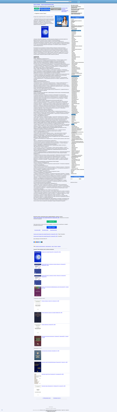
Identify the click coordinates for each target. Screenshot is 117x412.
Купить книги (51, 227)
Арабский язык (74, 92)
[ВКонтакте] (34, 242)
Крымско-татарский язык (76, 90)
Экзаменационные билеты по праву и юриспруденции (76, 13)
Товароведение (74, 123)
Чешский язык (74, 100)
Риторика (73, 50)
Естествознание (74, 66)
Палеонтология (74, 64)
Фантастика (74, 158)
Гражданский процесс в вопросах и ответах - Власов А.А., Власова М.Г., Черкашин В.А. (54, 276)
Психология (74, 54)
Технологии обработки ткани (76, 138)
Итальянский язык (75, 81)
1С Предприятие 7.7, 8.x (76, 159)
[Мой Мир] (36, 242)
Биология (73, 38)
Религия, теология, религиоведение (78, 62)
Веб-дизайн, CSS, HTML (76, 160)
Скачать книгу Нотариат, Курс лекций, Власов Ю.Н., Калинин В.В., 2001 (46, 234)
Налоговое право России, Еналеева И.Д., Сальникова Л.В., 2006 (53, 374)
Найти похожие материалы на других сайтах (56, 9)
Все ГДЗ (72, 22)
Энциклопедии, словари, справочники (77, 169)
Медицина (73, 154)
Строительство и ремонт (76, 137)
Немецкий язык (74, 80)
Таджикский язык (74, 113)
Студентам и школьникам (76, 68)
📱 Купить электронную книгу (45, 10)
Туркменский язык (75, 111)
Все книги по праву (74, 5)
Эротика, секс (74, 163)
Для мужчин (74, 161)
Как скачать (63, 9)
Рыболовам (74, 162)
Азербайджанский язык (76, 91)
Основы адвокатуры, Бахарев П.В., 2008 (48, 324)
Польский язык (74, 98)
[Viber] (38, 242)
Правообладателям (53, 230)
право (53, 246)
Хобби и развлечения (75, 127)
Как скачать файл (37, 230)
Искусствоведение (75, 41)
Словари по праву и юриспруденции (74, 11)
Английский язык (74, 77)
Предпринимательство (75, 122)
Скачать (36, 8)
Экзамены (73, 24)
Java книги (73, 146)
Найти (72, 172)
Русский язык (74, 32)
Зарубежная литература (76, 67)
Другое (72, 171)
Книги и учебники (74, 28)
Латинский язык (74, 82)
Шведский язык (74, 101)
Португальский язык (75, 99)
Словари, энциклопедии (76, 164)
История (73, 52)
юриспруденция (48, 246)
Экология (73, 61)
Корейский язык (74, 89)
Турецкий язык (74, 93)
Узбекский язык (74, 88)
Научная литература (75, 72)
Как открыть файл (45, 230)
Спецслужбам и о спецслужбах (77, 155)
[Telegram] (39, 242)
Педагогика (74, 44)
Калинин (59, 246)
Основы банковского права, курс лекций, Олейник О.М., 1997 (52, 312)
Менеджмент (74, 115)
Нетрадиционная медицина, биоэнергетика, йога (76, 157)
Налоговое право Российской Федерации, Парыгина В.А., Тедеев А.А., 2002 (54, 362)
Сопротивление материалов (76, 75)
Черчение (73, 53)
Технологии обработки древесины (77, 141)
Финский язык (74, 106)
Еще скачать (36, 10)
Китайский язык (74, 105)
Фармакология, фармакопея (76, 129)
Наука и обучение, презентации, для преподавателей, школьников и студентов (77, 26)
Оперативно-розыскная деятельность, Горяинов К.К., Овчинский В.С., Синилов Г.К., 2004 (55, 337)
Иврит (73, 104)
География (73, 65)
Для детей (73, 40)
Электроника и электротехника (77, 128)
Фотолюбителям (74, 126)
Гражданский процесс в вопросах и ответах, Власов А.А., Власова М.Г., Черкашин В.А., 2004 (54, 265)
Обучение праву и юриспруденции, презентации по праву (77, 9)
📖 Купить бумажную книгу (44, 8)
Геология (73, 144)
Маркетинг (73, 116)
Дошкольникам (74, 29)
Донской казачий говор (75, 103)
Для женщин (74, 148)
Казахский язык (74, 94)
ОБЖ (72, 51)
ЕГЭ (72, 23)
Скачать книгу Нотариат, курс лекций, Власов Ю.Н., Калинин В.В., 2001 (46, 217)
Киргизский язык (74, 110)
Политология (74, 39)
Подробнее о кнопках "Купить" (40, 13)
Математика (74, 31)
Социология (74, 43)
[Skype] (40, 242)
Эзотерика (73, 125)
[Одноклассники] (35, 242)
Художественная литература (76, 49)
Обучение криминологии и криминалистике (76, 7)
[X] (41, 242)
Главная (72, 19)
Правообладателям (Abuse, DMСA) (64, 11)
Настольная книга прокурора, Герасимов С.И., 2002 (50, 350)
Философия (74, 55)
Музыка (73, 60)
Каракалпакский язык (75, 112)
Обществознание (75, 63)
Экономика (73, 117)
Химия (73, 37)
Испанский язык (74, 79)
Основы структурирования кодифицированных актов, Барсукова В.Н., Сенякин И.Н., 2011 (55, 287)
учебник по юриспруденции (40, 246)
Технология (74, 42)
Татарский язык (74, 87)
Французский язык (75, 78)
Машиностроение (75, 147)
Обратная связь (74, 173)
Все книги (72, 170)
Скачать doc (51, 221)
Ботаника (73, 48)
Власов (55, 246)
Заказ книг (73, 145)
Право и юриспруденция (76, 56)
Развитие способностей (76, 150)
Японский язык (74, 102)
